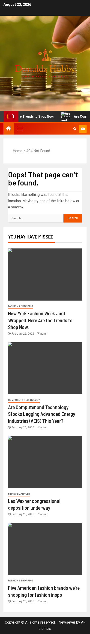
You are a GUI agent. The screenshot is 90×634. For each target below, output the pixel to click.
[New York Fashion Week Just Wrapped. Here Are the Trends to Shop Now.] (45, 274)
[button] (19, 129)
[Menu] (19, 129)
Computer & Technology (24, 400)
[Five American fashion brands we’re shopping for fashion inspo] (45, 549)
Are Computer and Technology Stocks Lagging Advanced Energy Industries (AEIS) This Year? (41, 414)
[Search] (75, 128)
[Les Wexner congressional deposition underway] (45, 462)
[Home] (8, 129)
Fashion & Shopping (20, 306)
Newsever (67, 622)
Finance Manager (19, 494)
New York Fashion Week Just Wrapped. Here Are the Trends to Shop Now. (40, 320)
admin (44, 333)
